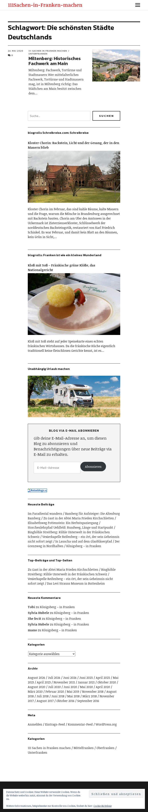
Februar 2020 (54, 691)
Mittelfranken (84, 748)
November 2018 (92, 691)
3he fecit (34, 618)
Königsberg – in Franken (83, 546)
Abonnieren (93, 466)
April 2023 (44, 682)
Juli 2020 (54, 687)
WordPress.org (106, 724)
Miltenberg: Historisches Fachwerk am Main (55, 61)
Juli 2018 (43, 696)
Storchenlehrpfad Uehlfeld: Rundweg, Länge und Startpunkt (70, 527)
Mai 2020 (86, 687)
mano (32, 630)
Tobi (31, 607)
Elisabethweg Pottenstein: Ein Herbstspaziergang (63, 523)
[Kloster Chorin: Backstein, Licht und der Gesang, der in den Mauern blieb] (74, 204)
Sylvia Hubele (38, 613)
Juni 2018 (57, 696)
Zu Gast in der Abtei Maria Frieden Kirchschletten (78, 518)
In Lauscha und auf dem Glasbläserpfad (83, 541)
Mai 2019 (73, 691)
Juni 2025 (86, 678)
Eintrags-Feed (55, 724)
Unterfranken (37, 752)
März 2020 (35, 691)
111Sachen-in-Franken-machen (45, 5)
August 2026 (36, 678)
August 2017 (45, 701)
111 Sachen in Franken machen (48, 50)
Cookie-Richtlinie (102, 805)
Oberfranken (105, 748)
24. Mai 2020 (15, 50)
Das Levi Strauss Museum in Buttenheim (76, 583)
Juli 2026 (54, 678)
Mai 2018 (73, 696)
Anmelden (35, 724)
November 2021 (64, 682)
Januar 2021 (86, 682)
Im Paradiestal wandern (45, 513)
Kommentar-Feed (80, 724)
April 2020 (103, 687)
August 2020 (36, 687)
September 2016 (88, 701)
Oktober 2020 (107, 682)
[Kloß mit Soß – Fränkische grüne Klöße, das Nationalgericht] (74, 337)
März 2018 (89, 696)
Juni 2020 (70, 687)
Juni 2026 (70, 678)
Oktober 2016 (65, 701)
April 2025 (103, 678)
